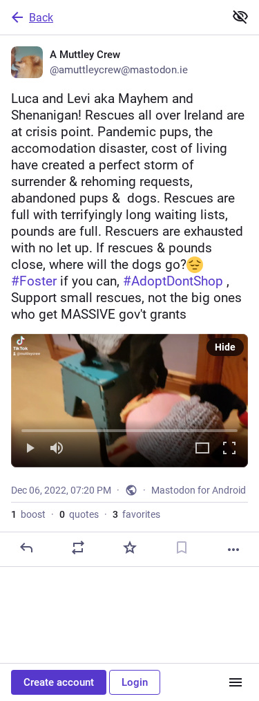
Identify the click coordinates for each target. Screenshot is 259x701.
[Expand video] (202, 449)
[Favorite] (130, 547)
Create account (58, 682)
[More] (233, 549)
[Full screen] (229, 449)
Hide (225, 347)
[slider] (129, 428)
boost (28, 514)
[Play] (29, 449)
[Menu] (235, 682)
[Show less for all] (240, 16)
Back (41, 17)
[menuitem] (129, 400)
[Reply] (26, 547)
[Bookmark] (181, 547)
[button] (129, 400)
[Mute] (56, 449)
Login (135, 682)
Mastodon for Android (198, 490)
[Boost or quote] (78, 547)
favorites (136, 514)
